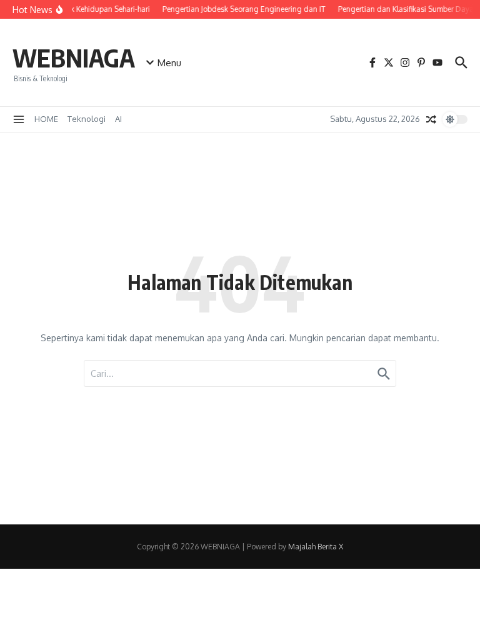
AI (118, 119)
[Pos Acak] (431, 119)
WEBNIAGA (73, 57)
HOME (46, 119)
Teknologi (87, 119)
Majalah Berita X (315, 546)
